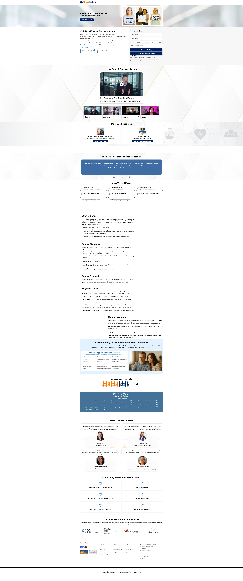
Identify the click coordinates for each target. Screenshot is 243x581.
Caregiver (145, 42)
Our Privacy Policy (145, 554)
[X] (86, 547)
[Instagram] (84, 547)
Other (159, 42)
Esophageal (147, 57)
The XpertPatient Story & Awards (149, 544)
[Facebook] (81, 547)
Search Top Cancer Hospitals (142, 141)
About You (132, 42)
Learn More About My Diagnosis (146, 49)
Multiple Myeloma (142, 59)
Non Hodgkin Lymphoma (151, 59)
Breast (135, 57)
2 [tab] (121, 177)
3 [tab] (122, 177)
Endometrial (142, 57)
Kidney (152, 57)
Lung (139, 59)
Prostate (136, 60)
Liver (136, 59)
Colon (139, 57)
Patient (138, 42)
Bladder (131, 57)
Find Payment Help (100, 141)
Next (129, 177)
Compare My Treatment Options (146, 53)
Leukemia (132, 59)
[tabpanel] (121, 167)
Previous (113, 177)
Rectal (140, 60)
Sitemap (143, 558)
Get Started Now (87, 19)
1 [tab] (120, 177)
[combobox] (146, 34)
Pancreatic (132, 60)
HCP (152, 42)
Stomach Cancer (145, 60)
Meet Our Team (145, 556)
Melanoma (102, 549)
